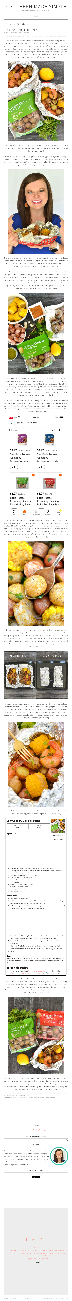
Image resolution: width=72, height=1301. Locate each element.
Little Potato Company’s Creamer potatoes (30, 526)
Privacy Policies (37, 1262)
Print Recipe (59, 836)
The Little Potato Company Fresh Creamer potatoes (37, 1087)
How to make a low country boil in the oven (20, 1097)
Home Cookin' (26, 1095)
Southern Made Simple (36, 6)
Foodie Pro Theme (20, 1298)
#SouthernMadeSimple (21, 973)
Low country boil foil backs (37, 1097)
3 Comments (26, 32)
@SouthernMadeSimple (37, 971)
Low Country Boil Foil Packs (21, 30)
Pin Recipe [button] (59, 840)
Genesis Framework (48, 1298)
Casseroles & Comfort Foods (16, 1095)
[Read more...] (25, 1165)
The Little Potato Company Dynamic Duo (27, 274)
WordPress (65, 1298)
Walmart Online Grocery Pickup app (23, 406)
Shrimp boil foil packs (50, 1097)
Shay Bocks (30, 1298)
